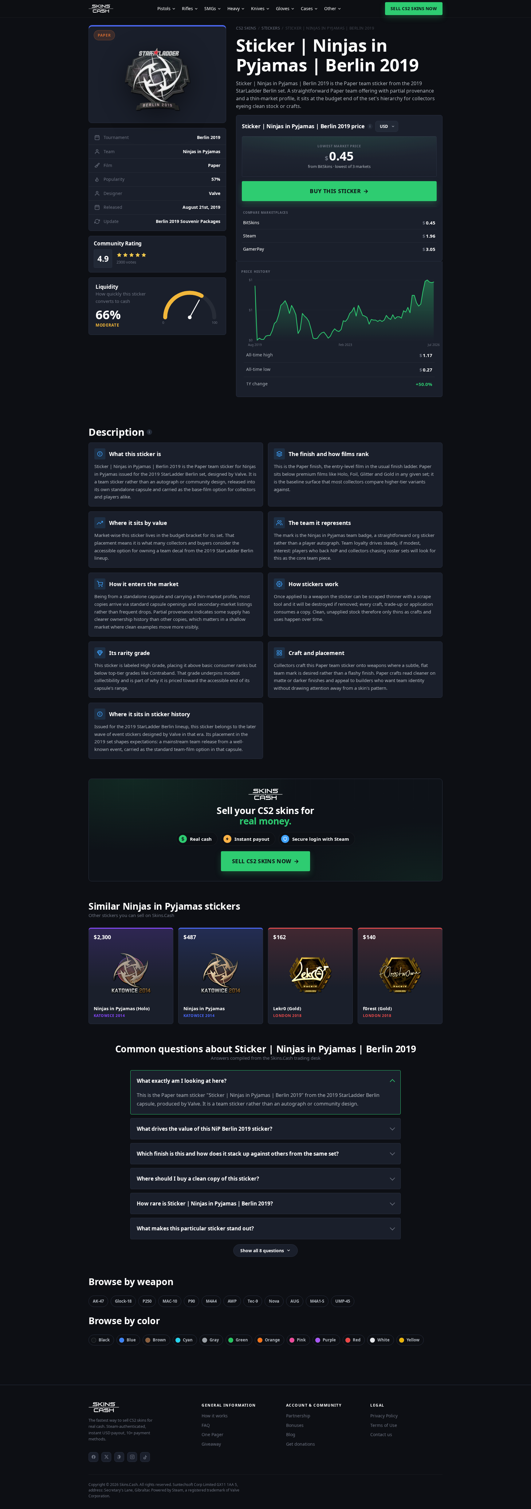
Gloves (282, 8)
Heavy (233, 8)
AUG (294, 1301)
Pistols (164, 8)
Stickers (271, 28)
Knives (258, 8)
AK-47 (98, 1301)
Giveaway (211, 1444)
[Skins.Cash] (138, 1407)
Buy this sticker (339, 191)
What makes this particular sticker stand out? (195, 1228)
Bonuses (295, 1425)
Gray (214, 1340)
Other (330, 8)
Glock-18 (123, 1301)
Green (242, 1340)
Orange (272, 1340)
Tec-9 (253, 1301)
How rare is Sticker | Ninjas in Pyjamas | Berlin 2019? (205, 1203)
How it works (215, 1416)
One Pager (212, 1434)
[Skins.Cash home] (100, 9)
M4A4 (211, 1301)
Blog (290, 1434)
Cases (307, 8)
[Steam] (119, 1457)
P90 (191, 1301)
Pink (301, 1340)
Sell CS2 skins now (414, 8)
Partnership (298, 1416)
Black (104, 1340)
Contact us (381, 1434)
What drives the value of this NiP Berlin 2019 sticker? (204, 1128)
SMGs (210, 8)
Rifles (187, 8)
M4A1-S (317, 1301)
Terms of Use (383, 1425)
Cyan (188, 1340)
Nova (274, 1301)
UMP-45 (342, 1301)
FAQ (206, 1425)
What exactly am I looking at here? (181, 1080)
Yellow (413, 1340)
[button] (157, 74)
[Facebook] (93, 1457)
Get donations (300, 1444)
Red (356, 1340)
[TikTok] (145, 1457)
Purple (329, 1340)
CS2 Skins (246, 28)
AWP (232, 1301)
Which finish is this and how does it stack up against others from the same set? (238, 1153)
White (383, 1340)
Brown (159, 1340)
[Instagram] (132, 1457)
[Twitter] (106, 1457)
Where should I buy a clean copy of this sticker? (198, 1178)
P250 (147, 1301)
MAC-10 (170, 1301)
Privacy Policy (384, 1416)
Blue (131, 1340)
